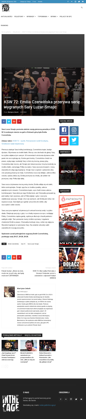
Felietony (18, 16)
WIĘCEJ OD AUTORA (33, 335)
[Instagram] (75, 1)
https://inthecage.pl (22, 291)
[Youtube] (82, 1)
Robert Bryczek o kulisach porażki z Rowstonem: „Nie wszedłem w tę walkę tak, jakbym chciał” (46, 357)
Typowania (42, 16)
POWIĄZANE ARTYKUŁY (12, 335)
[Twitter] (79, 1)
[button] (81, 8)
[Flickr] (71, 1)
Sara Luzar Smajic (33, 244)
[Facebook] (68, 1)
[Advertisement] (43, 50)
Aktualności (16, 32)
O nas (34, 1)
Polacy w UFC (66, 16)
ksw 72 (23, 244)
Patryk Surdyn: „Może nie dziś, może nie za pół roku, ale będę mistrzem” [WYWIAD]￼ (13, 273)
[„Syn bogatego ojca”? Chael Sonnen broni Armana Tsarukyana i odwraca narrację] (10, 345)
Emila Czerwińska (13, 244)
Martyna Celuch (13, 112)
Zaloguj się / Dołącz (25, 1)
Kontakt (40, 1)
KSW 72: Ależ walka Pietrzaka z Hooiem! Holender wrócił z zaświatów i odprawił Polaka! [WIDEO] (44, 274)
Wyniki (53, 16)
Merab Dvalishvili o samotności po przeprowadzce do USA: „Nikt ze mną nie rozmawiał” (27, 357)
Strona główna (6, 32)
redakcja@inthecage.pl (47, 405)
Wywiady (30, 16)
